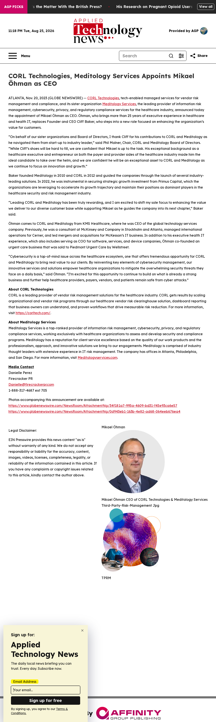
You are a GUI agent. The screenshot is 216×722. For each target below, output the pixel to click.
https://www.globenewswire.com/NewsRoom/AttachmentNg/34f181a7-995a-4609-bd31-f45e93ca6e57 (92, 405)
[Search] (171, 56)
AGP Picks (13, 7)
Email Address (24, 681)
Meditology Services (119, 104)
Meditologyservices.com (97, 357)
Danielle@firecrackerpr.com (31, 384)
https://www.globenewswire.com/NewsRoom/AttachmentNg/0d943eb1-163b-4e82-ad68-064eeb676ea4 (94, 411)
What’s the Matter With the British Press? (61, 6)
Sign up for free (45, 700)
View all (205, 6)
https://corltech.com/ (33, 313)
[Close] (82, 630)
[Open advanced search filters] (181, 56)
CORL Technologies (103, 98)
